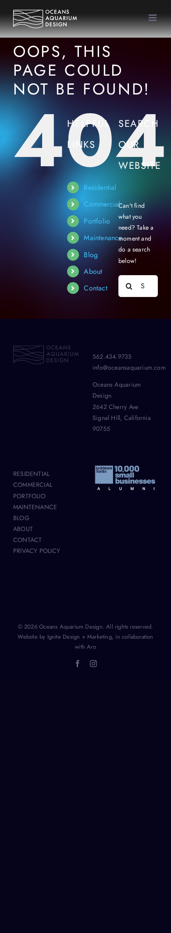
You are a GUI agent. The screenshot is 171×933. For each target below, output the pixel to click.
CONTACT (27, 539)
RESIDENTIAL (31, 473)
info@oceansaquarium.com (129, 367)
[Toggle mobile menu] (153, 17)
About (93, 271)
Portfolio (97, 221)
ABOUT (23, 528)
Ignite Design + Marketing (79, 636)
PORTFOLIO (29, 496)
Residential (100, 187)
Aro (91, 647)
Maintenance (103, 238)
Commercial (102, 204)
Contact (95, 288)
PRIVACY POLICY (36, 550)
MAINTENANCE (35, 507)
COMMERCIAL (32, 484)
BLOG (21, 518)
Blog (91, 255)
